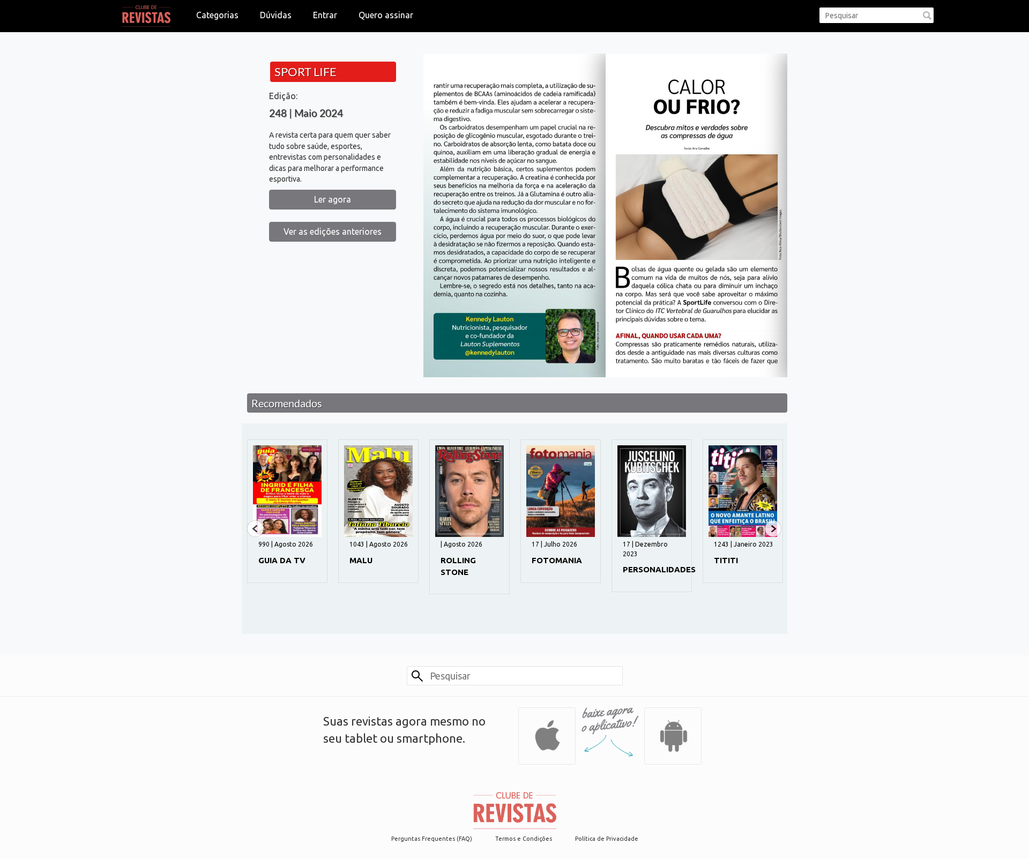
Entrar (325, 15)
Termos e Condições (523, 838)
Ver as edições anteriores (333, 231)
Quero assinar (386, 15)
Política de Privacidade (606, 838)
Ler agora (332, 199)
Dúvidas (276, 15)
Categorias (217, 15)
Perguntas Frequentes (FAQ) (431, 838)
